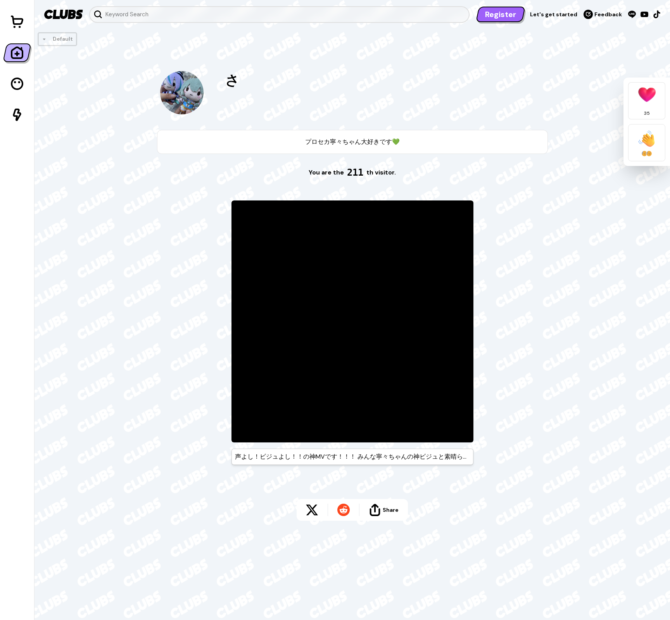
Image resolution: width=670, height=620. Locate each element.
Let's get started (553, 14)
